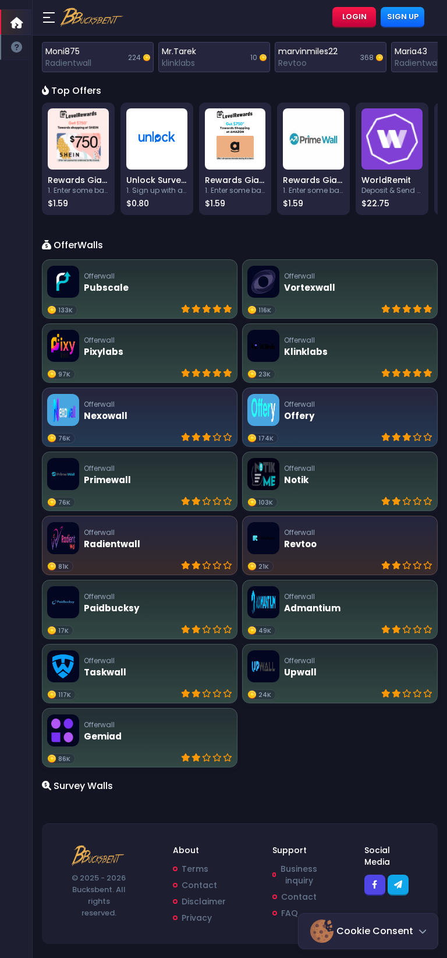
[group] (78, 159)
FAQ (289, 913)
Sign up (402, 16)
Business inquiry (299, 874)
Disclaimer (204, 901)
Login (354, 16)
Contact (199, 885)
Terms (195, 869)
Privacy (197, 918)
